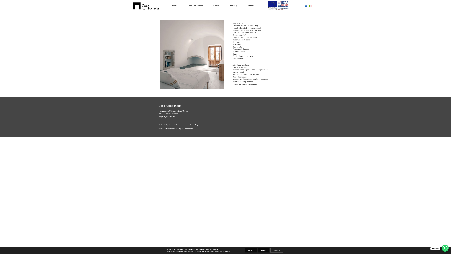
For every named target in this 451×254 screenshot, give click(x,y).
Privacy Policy (173, 125)
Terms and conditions (186, 125)
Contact (250, 6)
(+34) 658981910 (168, 116)
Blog (196, 125)
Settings (277, 250)
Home (174, 6)
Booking (233, 6)
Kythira (216, 6)
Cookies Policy (163, 125)
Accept (250, 250)
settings (227, 251)
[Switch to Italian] (310, 5)
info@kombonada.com (168, 114)
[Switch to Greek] (306, 5)
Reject (263, 250)
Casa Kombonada (195, 6)
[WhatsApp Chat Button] (445, 248)
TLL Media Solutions (187, 128)
